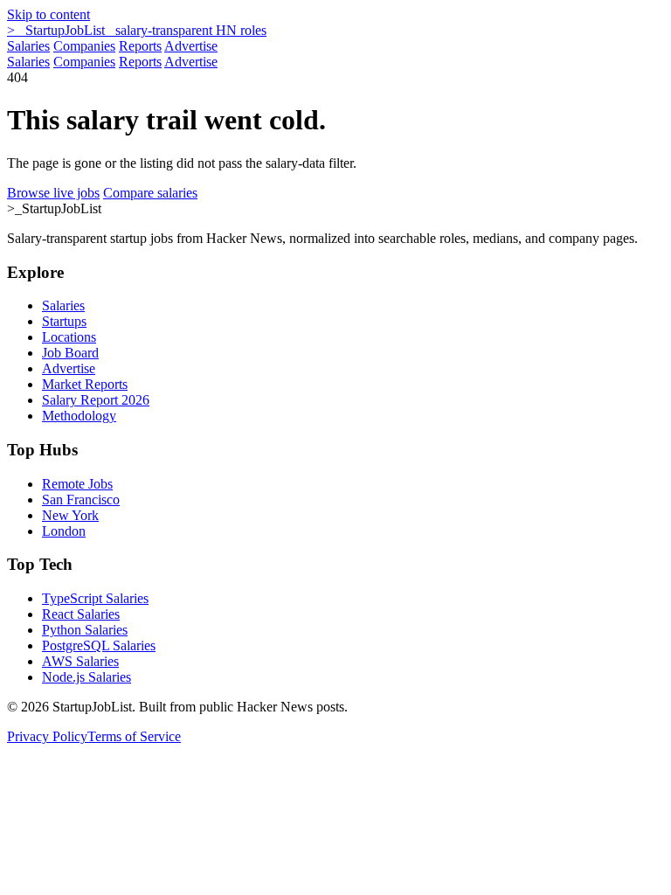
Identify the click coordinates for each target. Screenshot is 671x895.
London (64, 531)
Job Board (70, 352)
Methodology (79, 415)
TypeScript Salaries (95, 598)
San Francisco (81, 499)
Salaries (28, 45)
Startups (64, 321)
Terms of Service (134, 736)
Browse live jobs (53, 192)
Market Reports (85, 384)
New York (70, 515)
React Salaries (81, 614)
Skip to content (48, 14)
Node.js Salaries (86, 677)
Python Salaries (85, 629)
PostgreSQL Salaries (99, 645)
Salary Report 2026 (95, 399)
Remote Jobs (77, 483)
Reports (140, 45)
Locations (69, 337)
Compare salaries (150, 192)
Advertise (191, 45)
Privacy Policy (47, 736)
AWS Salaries (80, 661)
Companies (84, 45)
